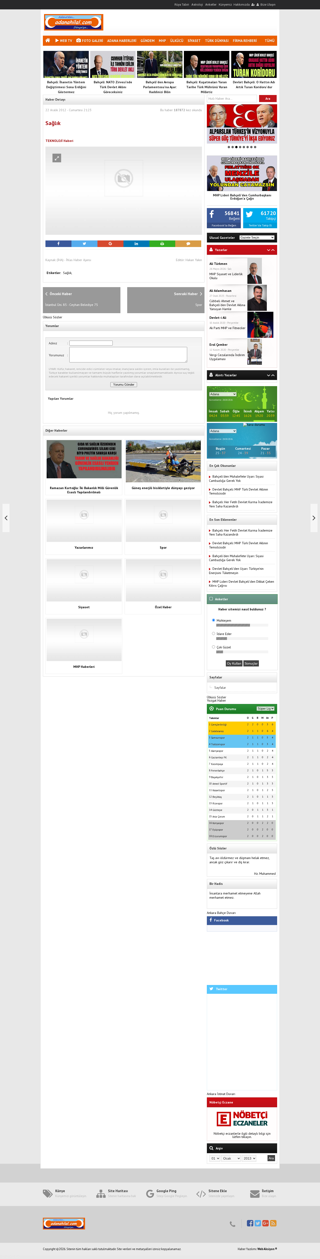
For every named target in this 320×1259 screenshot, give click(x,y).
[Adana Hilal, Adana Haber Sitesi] (73, 29)
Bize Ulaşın (267, 4)
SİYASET (194, 40)
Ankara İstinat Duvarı (221, 1094)
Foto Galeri (92, 40)
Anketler (210, 4)
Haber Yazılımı (10, 1257)
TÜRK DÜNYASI (217, 40)
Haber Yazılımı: (247, 1249)
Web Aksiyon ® (267, 1249)
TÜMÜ (270, 40)
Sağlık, (67, 273)
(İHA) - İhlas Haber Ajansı (74, 260)
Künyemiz (225, 4)
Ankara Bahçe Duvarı (221, 913)
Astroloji (197, 4)
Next (271, 124)
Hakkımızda (242, 4)
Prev (213, 124)
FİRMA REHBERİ (245, 40)
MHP (162, 40)
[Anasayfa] (48, 41)
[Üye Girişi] (253, 4)
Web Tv (66, 40)
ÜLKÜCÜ (176, 40)
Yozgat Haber (216, 700)
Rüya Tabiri (182, 4)
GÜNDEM (148, 40)
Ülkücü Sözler (52, 317)
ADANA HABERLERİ (121, 40)
